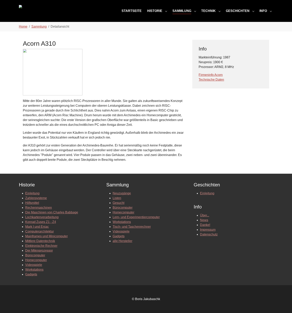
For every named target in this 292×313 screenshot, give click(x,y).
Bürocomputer (35, 255)
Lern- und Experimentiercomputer (136, 217)
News (204, 220)
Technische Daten (211, 79)
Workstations (34, 269)
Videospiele (33, 264)
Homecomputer (36, 260)
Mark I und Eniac (37, 226)
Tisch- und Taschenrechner (132, 226)
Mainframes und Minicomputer (46, 236)
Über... (204, 215)
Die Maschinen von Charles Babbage (51, 212)
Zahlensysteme (36, 198)
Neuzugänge (122, 193)
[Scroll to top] (283, 304)
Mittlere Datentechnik (40, 241)
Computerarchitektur (39, 231)
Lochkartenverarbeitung (42, 217)
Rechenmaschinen (38, 207)
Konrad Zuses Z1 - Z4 (40, 222)
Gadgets (31, 274)
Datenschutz (209, 234)
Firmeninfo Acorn (211, 75)
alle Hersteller (122, 241)
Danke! (205, 225)
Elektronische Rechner (41, 245)
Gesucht (118, 202)
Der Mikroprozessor (39, 250)
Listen (117, 198)
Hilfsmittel (32, 202)
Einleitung (32, 193)
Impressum (208, 229)
